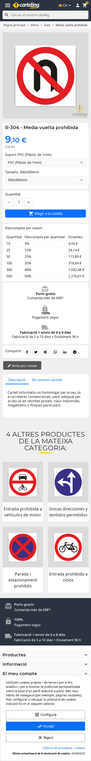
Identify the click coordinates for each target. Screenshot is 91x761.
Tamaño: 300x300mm (22, 172)
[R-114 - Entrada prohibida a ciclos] (68, 547)
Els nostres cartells (47, 380)
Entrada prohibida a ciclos (68, 577)
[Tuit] (36, 352)
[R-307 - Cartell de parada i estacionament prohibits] (23, 547)
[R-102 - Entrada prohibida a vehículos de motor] (23, 482)
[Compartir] (27, 352)
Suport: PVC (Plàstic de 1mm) (28, 154)
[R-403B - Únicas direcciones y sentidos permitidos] (68, 482)
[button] (77, 5)
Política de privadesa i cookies (64, 748)
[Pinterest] (45, 352)
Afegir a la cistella (45, 213)
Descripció (16, 380)
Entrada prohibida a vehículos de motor (23, 512)
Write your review (24, 366)
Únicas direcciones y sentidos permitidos (68, 512)
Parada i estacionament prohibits (22, 580)
